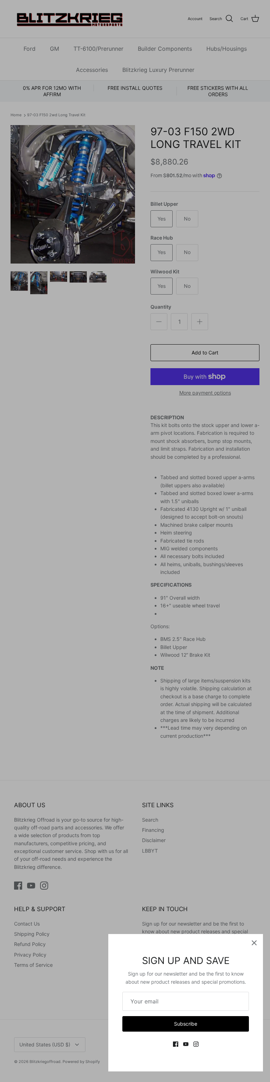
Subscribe (185, 1024)
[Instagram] (196, 1044)
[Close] (254, 943)
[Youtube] (185, 1044)
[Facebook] (175, 1044)
